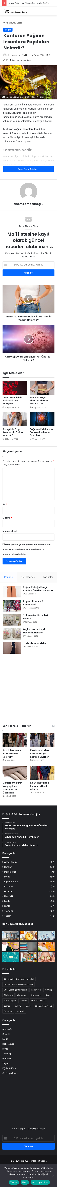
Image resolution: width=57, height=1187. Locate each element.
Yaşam (7, 916)
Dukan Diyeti (10, 1000)
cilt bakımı (21, 995)
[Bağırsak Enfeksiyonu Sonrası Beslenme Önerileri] (42, 419)
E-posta (7, 517)
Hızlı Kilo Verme (38, 1000)
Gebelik (23, 1000)
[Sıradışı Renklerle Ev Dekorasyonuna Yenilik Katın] (28, 957)
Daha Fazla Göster (28, 169)
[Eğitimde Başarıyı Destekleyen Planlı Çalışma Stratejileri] (28, 946)
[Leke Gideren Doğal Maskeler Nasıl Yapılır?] (28, 935)
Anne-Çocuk (10, 862)
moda (28, 1006)
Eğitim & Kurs (11, 881)
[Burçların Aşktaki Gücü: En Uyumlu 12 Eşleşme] (10, 957)
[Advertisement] (28, 687)
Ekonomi (8, 886)
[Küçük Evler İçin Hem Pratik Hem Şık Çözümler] (10, 935)
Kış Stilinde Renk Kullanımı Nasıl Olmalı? (39, 786)
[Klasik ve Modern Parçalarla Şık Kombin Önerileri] (42, 740)
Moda (7, 901)
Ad (5, 504)
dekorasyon (36, 995)
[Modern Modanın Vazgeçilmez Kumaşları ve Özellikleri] (15, 773)
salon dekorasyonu (43, 1006)
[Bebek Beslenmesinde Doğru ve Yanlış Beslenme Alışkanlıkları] (46, 946)
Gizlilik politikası (10, 1073)
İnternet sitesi (10, 531)
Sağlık (19, 22)
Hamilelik (8, 896)
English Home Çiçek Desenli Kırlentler (34, 631)
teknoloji (20, 1011)
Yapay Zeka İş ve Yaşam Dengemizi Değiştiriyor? (31, 3)
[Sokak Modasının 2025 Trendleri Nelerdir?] (15, 740)
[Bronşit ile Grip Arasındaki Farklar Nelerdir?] (15, 419)
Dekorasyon (10, 872)
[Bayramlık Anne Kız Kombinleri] (12, 605)
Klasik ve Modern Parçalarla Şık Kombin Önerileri (40, 753)
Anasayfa (10, 22)
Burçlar (8, 867)
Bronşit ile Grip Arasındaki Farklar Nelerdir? (13, 432)
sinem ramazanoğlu (16, 55)
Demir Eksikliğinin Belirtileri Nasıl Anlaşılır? (12, 400)
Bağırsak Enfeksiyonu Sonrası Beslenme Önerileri (42, 432)
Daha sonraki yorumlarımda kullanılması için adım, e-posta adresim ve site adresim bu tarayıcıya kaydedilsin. (27, 549)
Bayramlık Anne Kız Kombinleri (34, 603)
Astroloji (48, 990)
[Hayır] (53, 1175)
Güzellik (8, 891)
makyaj (18, 1006)
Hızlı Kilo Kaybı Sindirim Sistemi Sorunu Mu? (39, 400)
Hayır (24, 1182)
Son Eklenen (28, 577)
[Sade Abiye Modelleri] (12, 648)
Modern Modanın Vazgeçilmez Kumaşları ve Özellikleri (12, 787)
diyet (48, 995)
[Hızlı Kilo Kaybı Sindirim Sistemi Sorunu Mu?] (42, 388)
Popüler (8, 577)
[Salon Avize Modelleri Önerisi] (12, 620)
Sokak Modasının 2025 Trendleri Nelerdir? (12, 753)
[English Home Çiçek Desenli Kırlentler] (12, 634)
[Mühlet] (15, 11)
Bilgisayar (8, 995)
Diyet (7, 876)
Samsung (8, 1011)
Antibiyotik (36, 990)
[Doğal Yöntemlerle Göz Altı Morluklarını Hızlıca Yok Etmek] (46, 957)
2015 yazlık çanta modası (15, 990)
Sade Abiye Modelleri (35, 643)
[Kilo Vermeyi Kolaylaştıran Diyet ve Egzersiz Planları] (10, 946)
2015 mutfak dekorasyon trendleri (19, 979)
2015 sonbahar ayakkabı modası (18, 984)
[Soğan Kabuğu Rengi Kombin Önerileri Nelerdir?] (12, 591)
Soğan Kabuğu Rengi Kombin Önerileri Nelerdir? (38, 589)
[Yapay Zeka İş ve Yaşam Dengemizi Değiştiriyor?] (46, 935)
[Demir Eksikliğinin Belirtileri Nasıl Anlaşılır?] (15, 388)
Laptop (7, 1006)
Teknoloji (8, 911)
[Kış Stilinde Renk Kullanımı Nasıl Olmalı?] (42, 773)
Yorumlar (48, 577)
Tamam (13, 1182)
